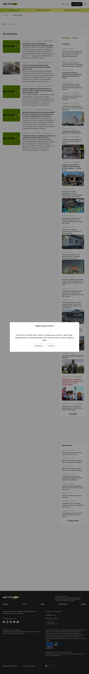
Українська (39, 346)
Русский (51, 346)
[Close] (75, 326)
